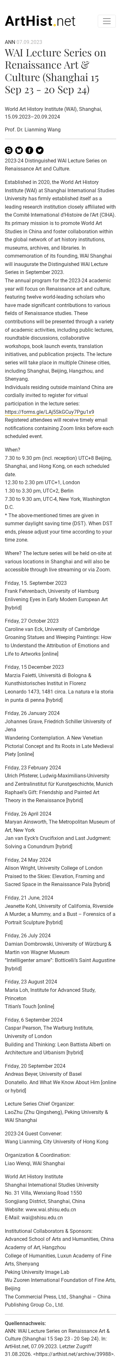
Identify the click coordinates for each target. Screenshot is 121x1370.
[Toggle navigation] (107, 21)
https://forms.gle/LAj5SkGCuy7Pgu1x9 (49, 412)
